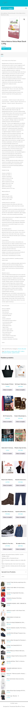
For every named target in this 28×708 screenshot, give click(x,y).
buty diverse (8, 351)
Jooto (16, 703)
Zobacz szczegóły (6, 48)
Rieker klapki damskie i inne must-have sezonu (13, 563)
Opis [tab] (2, 54)
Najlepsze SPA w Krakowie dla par (10, 558)
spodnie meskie (15, 352)
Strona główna (4, 13)
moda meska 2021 (16, 351)
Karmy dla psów (11, 13)
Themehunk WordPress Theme (17, 706)
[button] (24, 19)
